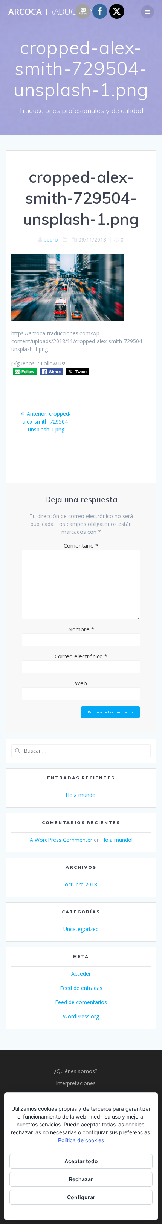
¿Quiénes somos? (75, 1071)
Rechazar (81, 1179)
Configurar (81, 1197)
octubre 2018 (81, 884)
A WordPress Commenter (61, 839)
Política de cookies (81, 1140)
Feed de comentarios (81, 1002)
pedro (51, 239)
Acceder (81, 973)
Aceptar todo (81, 1161)
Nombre (81, 629)
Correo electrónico (81, 656)
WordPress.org (81, 1016)
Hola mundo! (81, 795)
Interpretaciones (76, 1083)
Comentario (81, 545)
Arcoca (56, 12)
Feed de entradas (81, 987)
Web (81, 683)
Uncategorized (81, 929)
